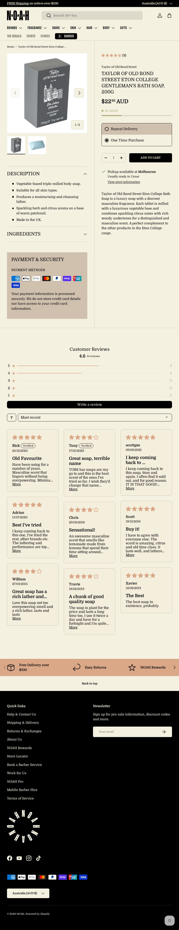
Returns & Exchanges (24, 731)
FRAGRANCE (35, 28)
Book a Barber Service (24, 765)
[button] (169, 15)
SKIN (73, 28)
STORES (45, 36)
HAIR (89, 28)
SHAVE (56, 28)
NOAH (20, 914)
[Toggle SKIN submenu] (79, 28)
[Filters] (11, 417)
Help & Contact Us (21, 714)
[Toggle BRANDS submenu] (20, 28)
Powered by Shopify (38, 914)
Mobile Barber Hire (22, 790)
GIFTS (123, 28)
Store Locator (17, 756)
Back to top (89, 683)
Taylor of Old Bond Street (119, 67)
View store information (124, 182)
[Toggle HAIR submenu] (95, 28)
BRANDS (12, 28)
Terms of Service (20, 798)
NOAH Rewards (19, 748)
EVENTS (31, 36)
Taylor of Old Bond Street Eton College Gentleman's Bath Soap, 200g (42, 46)
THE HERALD (14, 36)
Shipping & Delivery (23, 723)
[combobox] (92, 15)
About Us (14, 739)
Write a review (89, 405)
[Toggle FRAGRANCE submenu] (45, 28)
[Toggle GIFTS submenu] (130, 28)
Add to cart (151, 157)
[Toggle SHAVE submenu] (63, 28)
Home (10, 46)
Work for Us (16, 773)
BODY (106, 28)
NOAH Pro (15, 782)
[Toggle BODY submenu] (113, 28)
